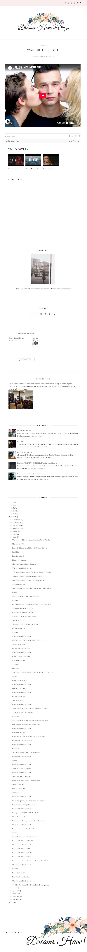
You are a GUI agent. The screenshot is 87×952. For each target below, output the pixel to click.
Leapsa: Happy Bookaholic (21, 656)
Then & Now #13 (18, 544)
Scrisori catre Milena (16, 338)
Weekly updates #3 (24, 431)
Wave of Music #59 (14, 169)
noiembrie (16, 523)
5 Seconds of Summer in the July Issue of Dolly (28, 736)
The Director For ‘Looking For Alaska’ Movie (28, 580)
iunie (14, 537)
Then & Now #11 (18, 700)
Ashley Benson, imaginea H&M (23, 608)
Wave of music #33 (18, 660)
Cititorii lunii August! (24, 452)
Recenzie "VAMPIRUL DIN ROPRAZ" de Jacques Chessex (37, 463)
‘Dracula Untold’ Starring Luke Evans (25, 624)
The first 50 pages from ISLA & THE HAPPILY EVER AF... (32, 588)
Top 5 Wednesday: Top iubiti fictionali (25, 596)
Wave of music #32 (18, 732)
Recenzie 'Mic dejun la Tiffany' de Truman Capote (29, 548)
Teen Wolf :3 (16, 793)
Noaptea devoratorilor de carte (23, 829)
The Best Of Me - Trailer (21, 777)
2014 (12, 517)
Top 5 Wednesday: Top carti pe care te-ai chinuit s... (30, 720)
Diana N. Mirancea (39, 56)
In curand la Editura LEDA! (21, 809)
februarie (16, 897)
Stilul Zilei (15, 552)
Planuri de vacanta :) (19, 560)
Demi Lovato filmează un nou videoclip (26, 724)
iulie (14, 534)
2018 (12, 505)
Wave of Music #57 (49, 169)
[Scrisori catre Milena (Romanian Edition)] (35, 347)
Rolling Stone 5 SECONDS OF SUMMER (26, 813)
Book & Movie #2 (18, 789)
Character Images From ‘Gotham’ (24, 564)
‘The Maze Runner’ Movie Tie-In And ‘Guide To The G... (31, 572)
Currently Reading (26, 333)
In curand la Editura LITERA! (22, 741)
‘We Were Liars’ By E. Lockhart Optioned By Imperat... (31, 708)
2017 (12, 508)
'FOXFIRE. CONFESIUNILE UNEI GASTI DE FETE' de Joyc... (33, 672)
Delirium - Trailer (18, 688)
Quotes (14, 592)
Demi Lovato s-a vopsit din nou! (23, 805)
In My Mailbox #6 (18, 873)
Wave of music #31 (18, 817)
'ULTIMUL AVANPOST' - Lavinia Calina (26, 753)
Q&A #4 (20, 441)
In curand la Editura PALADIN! (22, 853)
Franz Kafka (14, 340)
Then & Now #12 (18, 620)
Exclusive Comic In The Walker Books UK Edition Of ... (31, 604)
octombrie (16, 525)
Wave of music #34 (19, 584)
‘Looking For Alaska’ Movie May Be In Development (30, 885)
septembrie (17, 528)
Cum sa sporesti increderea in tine (29, 474)
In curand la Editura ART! (21, 849)
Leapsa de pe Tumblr (19, 680)
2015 (12, 514)
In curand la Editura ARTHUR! (22, 841)
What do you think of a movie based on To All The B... (31, 540)
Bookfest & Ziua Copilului (21, 877)
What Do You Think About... (22, 568)
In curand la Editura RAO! (21, 648)
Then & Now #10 (18, 785)
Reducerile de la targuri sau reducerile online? (28, 821)
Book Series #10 (18, 556)
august (15, 531)
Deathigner (16, 668)
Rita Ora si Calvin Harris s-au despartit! (26, 781)
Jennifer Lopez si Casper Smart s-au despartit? (29, 801)
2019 (12, 502)
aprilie (15, 891)
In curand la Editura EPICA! (21, 757)
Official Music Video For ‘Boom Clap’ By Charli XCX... (30, 861)
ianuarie (15, 899)
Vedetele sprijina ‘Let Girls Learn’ (24, 616)
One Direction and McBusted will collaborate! (28, 640)
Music (43, 45)
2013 (12, 902)
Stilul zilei (15, 749)
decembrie (16, 520)
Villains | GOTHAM (18, 644)
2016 (12, 511)
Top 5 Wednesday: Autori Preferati (24, 837)
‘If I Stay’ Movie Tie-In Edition (22, 712)
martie (15, 894)
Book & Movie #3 (18, 696)
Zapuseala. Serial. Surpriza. (21, 769)
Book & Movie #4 (18, 628)
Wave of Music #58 (31, 169)
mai (14, 888)
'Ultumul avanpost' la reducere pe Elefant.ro (28, 576)
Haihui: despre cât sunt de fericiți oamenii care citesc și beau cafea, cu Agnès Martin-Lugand (40, 384)
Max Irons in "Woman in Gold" (22, 612)
